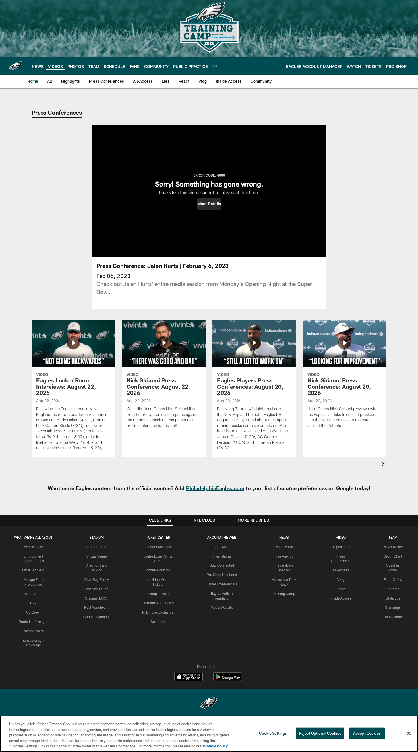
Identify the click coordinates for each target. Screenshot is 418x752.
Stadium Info (96, 547)
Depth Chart (393, 556)
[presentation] (384, 465)
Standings (393, 607)
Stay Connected (222, 565)
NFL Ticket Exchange (157, 612)
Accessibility (33, 547)
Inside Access (340, 598)
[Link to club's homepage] (16, 65)
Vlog (340, 579)
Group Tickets (158, 594)
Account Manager (157, 547)
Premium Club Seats (158, 603)
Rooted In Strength (33, 621)
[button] (209, 204)
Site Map (222, 547)
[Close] (409, 733)
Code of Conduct (96, 617)
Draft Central (284, 547)
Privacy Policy (33, 631)
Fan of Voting (33, 594)
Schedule (158, 621)
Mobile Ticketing (157, 570)
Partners (392, 589)
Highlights (341, 547)
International (221, 556)
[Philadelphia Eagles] (209, 703)
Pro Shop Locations (222, 575)
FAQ (33, 603)
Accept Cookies (367, 733)
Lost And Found (96, 589)
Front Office (393, 579)
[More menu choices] (214, 66)
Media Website (222, 607)
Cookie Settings (273, 733)
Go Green (33, 612)
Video (341, 537)
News (284, 537)
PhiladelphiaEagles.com (215, 488)
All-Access (341, 570)
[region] (209, 734)
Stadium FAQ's (96, 598)
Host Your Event (96, 607)
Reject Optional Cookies (320, 733)
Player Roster (393, 547)
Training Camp (284, 594)
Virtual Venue (96, 556)
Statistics (393, 598)
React (340, 589)
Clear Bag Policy (96, 579)
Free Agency (284, 556)
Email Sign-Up (33, 570)
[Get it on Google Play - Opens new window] (227, 680)
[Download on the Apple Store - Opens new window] (188, 677)
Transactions (393, 617)
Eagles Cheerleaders (221, 584)
